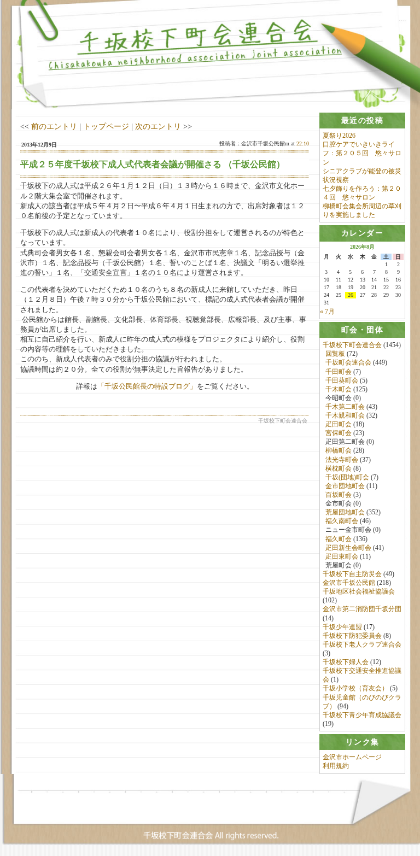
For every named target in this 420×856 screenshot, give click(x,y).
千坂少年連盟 (342, 627)
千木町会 (338, 389)
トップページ (106, 126)
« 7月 (327, 311)
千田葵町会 (341, 380)
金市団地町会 (345, 486)
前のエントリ (54, 126)
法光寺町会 (341, 459)
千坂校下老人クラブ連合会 (362, 644)
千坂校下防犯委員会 (352, 635)
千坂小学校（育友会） (355, 688)
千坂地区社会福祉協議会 (359, 591)
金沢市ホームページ (352, 757)
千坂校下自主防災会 (352, 574)
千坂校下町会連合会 (352, 345)
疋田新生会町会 (348, 547)
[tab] (362, 120)
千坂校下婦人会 (346, 662)
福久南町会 (341, 521)
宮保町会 (338, 433)
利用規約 (336, 766)
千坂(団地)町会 (347, 477)
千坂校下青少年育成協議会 (362, 715)
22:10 (302, 143)
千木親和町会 (345, 415)
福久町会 (338, 539)
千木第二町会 (345, 406)
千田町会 (338, 371)
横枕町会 (338, 468)
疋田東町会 (341, 556)
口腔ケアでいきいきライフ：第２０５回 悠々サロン (362, 153)
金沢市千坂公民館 (349, 582)
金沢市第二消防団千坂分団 (362, 609)
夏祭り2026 (339, 135)
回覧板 (335, 353)
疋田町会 (338, 424)
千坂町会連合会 (348, 362)
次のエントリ (158, 126)
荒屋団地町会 (345, 512)
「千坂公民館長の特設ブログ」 (147, 386)
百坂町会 (338, 494)
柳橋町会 (338, 450)
